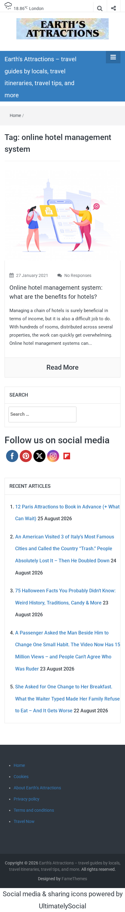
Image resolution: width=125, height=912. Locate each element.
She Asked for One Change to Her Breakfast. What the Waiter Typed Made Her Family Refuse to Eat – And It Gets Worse (67, 699)
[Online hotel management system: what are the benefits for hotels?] (62, 215)
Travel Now (24, 821)
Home (15, 115)
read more (62, 367)
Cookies (21, 776)
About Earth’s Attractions (37, 787)
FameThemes (74, 878)
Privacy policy (26, 799)
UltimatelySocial (62, 906)
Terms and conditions (34, 810)
